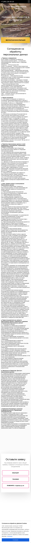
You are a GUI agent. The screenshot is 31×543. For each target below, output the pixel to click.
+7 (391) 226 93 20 (7, 2)
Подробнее (9, 536)
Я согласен (15, 539)
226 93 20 (15, 8)
